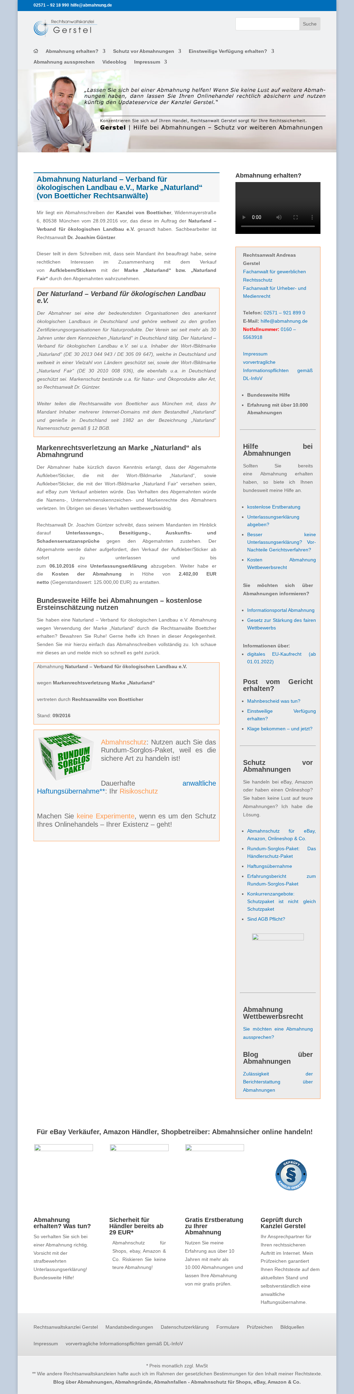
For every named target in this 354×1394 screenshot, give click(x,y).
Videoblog (114, 62)
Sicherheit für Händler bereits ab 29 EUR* (136, 1226)
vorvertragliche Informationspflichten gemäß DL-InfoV (278, 370)
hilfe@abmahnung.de (284, 321)
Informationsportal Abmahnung (281, 610)
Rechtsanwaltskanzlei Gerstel (66, 1327)
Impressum (147, 62)
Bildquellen (292, 1327)
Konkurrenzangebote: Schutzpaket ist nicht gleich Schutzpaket (281, 901)
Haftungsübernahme (269, 866)
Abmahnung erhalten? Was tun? (62, 1223)
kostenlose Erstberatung (273, 507)
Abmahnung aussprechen (64, 62)
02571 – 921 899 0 (284, 312)
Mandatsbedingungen (129, 1327)
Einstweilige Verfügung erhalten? (228, 51)
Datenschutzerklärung (185, 1327)
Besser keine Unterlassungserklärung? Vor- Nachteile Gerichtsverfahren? (281, 542)
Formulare (227, 1327)
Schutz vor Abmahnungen (143, 51)
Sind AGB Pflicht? (266, 919)
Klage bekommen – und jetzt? (280, 728)
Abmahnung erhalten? (72, 51)
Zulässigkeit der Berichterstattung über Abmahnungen (278, 1082)
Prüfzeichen (260, 1327)
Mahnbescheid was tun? (273, 701)
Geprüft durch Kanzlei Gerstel (283, 1223)
